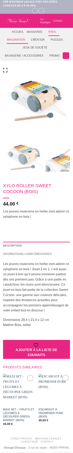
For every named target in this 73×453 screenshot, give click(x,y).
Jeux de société (35, 47)
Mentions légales (48, 438)
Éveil (52, 31)
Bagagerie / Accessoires (24, 55)
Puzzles (57, 39)
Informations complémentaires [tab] (27, 253)
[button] (67, 21)
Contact (57, 20)
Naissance (34, 31)
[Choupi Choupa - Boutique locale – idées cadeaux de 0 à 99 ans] (18, 20)
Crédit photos (21, 438)
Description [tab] (12, 245)
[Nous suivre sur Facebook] (35, 11)
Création (38, 39)
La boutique (45, 21)
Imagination (16, 39)
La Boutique (29, 441)
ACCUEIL (18, 31)
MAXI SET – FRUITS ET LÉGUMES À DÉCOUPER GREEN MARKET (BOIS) (18, 415)
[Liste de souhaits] (35, 20)
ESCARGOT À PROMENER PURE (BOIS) (51, 413)
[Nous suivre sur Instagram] (41, 11)
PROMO (54, 55)
